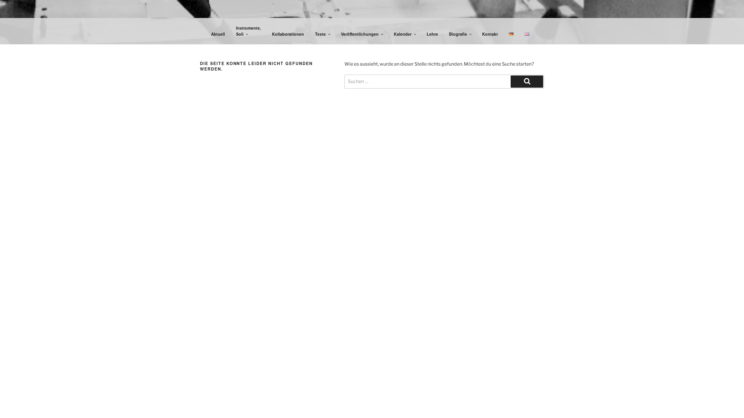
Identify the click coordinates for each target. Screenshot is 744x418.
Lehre (432, 34)
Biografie (458, 34)
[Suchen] (527, 81)
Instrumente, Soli (248, 31)
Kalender (403, 34)
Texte (320, 34)
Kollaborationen (288, 34)
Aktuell (218, 34)
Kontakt (490, 34)
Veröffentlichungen (360, 34)
